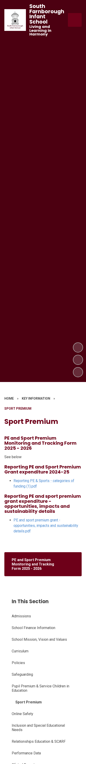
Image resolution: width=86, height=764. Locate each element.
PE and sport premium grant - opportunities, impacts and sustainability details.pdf (46, 525)
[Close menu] (75, 20)
